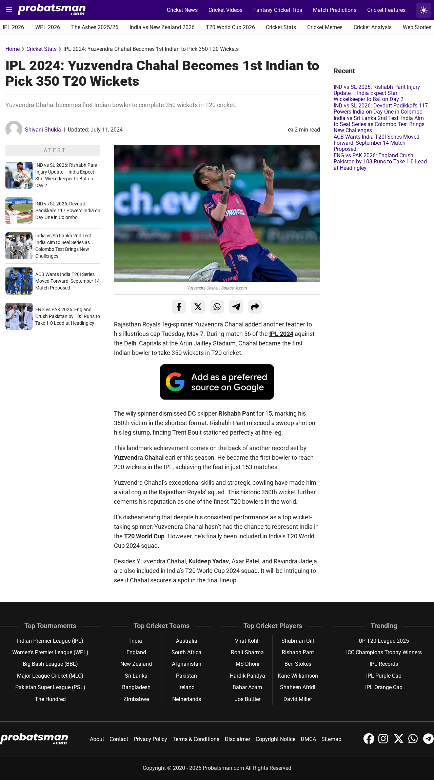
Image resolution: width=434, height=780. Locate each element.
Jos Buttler (247, 699)
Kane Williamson (298, 676)
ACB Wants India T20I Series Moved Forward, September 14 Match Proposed (67, 281)
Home (12, 49)
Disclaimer (237, 739)
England (136, 652)
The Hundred (50, 699)
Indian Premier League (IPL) (50, 641)
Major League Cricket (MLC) (50, 676)
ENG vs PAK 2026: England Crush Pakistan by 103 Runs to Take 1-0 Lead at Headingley (67, 316)
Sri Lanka (136, 676)
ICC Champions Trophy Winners (384, 652)
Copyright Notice (275, 739)
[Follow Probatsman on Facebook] (369, 742)
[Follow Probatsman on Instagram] (384, 742)
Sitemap (331, 739)
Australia (186, 641)
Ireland (186, 687)
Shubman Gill (297, 641)
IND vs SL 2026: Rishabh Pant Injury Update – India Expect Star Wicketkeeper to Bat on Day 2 (377, 93)
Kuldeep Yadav (209, 561)
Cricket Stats (281, 27)
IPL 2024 (281, 333)
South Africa (186, 652)
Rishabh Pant (236, 413)
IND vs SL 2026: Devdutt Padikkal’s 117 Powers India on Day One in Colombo (67, 210)
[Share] (255, 307)
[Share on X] (198, 307)
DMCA (308, 739)
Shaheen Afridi (297, 687)
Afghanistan (186, 664)
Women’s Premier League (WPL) (50, 652)
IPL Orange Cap (383, 687)
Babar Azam (247, 687)
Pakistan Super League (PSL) (50, 687)
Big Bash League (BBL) (50, 664)
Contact (119, 739)
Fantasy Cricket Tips (277, 10)
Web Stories (417, 27)
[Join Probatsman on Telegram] (428, 742)
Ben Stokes (297, 664)
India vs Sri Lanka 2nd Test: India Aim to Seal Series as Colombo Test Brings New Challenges (379, 124)
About (97, 739)
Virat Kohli (247, 641)
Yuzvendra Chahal (139, 457)
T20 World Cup (144, 536)
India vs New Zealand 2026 (162, 27)
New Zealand (136, 664)
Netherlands (186, 699)
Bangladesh (136, 687)
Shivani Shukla (43, 129)
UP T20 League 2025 (384, 641)
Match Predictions (334, 10)
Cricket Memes (324, 27)
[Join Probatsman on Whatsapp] (414, 742)
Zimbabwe (136, 699)
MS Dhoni (247, 664)
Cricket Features (386, 10)
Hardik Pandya (247, 676)
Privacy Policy (150, 739)
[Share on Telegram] (236, 307)
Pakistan (186, 676)
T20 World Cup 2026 (230, 27)
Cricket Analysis (373, 27)
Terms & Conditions (196, 739)
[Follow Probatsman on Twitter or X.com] (399, 742)
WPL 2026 (47, 27)
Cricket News (182, 10)
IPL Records (384, 664)
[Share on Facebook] (179, 307)
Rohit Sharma (247, 652)
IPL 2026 (13, 27)
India (136, 641)
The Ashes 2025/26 (94, 27)
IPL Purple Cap (383, 676)
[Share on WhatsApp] (217, 307)
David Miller (297, 699)
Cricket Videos (225, 10)
